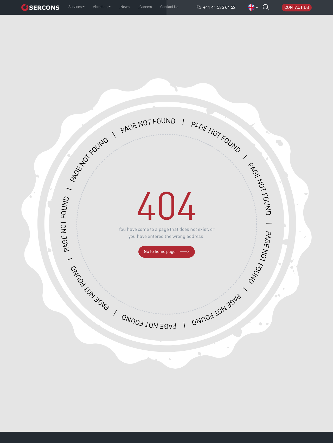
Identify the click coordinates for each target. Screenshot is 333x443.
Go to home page (159, 251)
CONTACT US (296, 7)
